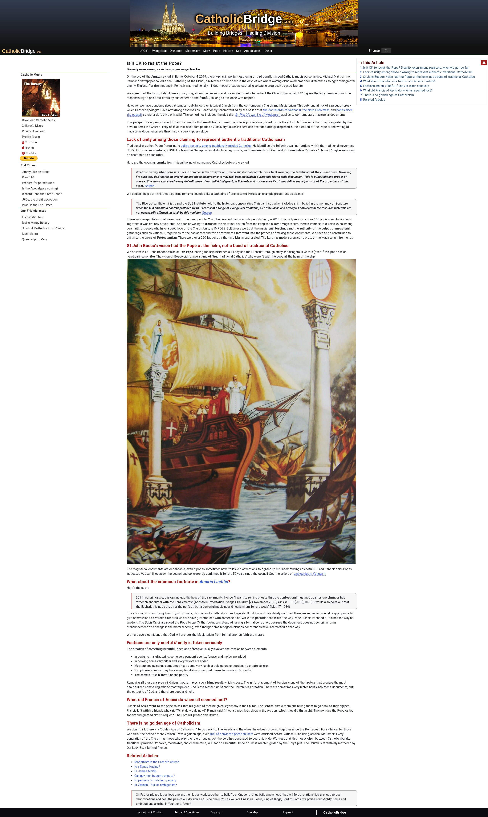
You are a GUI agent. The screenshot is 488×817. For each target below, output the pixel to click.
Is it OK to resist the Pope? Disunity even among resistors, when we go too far (416, 67)
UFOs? (144, 51)
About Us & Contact (150, 812)
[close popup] (484, 62)
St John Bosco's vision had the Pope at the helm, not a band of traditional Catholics (419, 77)
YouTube (31, 142)
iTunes (29, 148)
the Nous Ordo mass (316, 110)
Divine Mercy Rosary (35, 223)
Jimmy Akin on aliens (35, 172)
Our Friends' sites (33, 211)
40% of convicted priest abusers (231, 734)
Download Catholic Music (39, 120)
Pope (216, 51)
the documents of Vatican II (282, 110)
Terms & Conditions (186, 812)
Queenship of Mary (34, 239)
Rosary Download (33, 131)
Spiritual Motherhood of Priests (43, 228)
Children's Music (32, 126)
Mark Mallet (30, 234)
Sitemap (375, 50)
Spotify (30, 153)
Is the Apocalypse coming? (40, 188)
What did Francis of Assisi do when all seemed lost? (398, 90)
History (228, 51)
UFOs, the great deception (40, 199)
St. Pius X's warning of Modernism (257, 114)
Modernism (192, 51)
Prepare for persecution (38, 183)
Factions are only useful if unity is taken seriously (396, 86)
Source (149, 186)
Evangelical (159, 51)
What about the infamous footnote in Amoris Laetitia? (399, 81)
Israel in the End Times (37, 205)
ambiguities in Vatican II (310, 573)
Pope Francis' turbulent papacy (155, 780)
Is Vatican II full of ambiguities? (155, 785)
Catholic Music (31, 74)
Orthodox (176, 51)
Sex (238, 51)
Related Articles (374, 99)
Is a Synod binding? (147, 766)
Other (268, 51)
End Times (28, 165)
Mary (206, 51)
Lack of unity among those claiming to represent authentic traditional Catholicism (418, 72)
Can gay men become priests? (154, 776)
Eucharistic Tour (32, 217)
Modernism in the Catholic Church (156, 762)
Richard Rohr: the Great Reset (42, 194)
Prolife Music (31, 137)
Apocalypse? (253, 51)
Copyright (217, 812)
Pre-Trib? (28, 177)
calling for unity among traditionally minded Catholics (216, 146)
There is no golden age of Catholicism (388, 95)
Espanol (288, 812)
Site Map (252, 812)
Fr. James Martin (145, 771)
